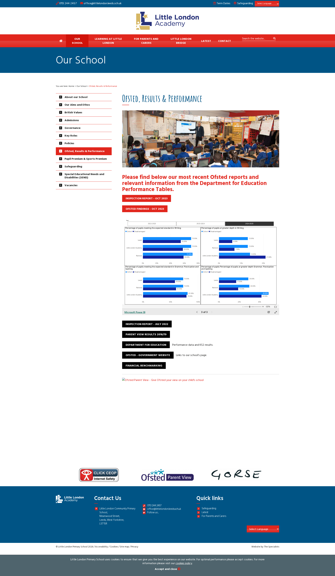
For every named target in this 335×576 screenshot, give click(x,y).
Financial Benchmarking (144, 366)
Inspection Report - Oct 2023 (147, 198)
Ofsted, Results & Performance (85, 151)
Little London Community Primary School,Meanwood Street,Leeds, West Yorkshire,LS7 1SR (117, 516)
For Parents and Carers (146, 41)
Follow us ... (153, 513)
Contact (224, 41)
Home (71, 86)
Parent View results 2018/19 (146, 334)
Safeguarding (245, 3)
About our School (76, 97)
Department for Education (146, 345)
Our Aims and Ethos (77, 105)
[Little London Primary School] (167, 21)
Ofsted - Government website (148, 355)
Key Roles (71, 136)
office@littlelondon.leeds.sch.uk (102, 3)
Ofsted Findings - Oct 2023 (145, 209)
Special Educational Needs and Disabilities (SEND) (84, 176)
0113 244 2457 (68, 3)
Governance (72, 128)
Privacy (134, 547)
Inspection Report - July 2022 (147, 324)
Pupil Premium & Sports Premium (86, 159)
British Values (73, 112)
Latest (206, 41)
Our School (77, 41)
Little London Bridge (181, 41)
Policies (69, 143)
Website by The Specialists (265, 547)
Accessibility (101, 547)
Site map (124, 547)
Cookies (114, 547)
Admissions (72, 120)
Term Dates (223, 3)
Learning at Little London (108, 41)
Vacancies (71, 185)
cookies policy (184, 564)
